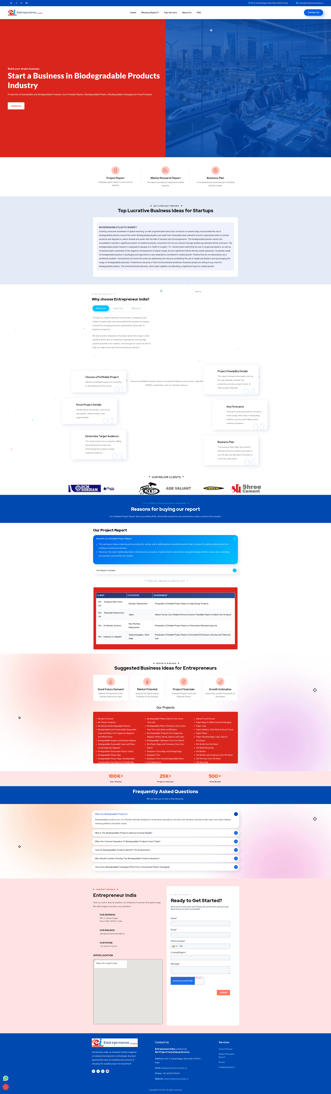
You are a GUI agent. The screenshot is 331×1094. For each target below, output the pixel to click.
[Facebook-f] (16, 3)
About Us (187, 12)
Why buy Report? (150, 12)
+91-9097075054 (108, 946)
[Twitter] (11, 3)
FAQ (199, 12)
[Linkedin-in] (21, 3)
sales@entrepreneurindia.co (112, 933)
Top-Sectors (170, 12)
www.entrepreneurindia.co (176, 1078)
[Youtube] (26, 3)
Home (133, 12)
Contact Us (16, 106)
